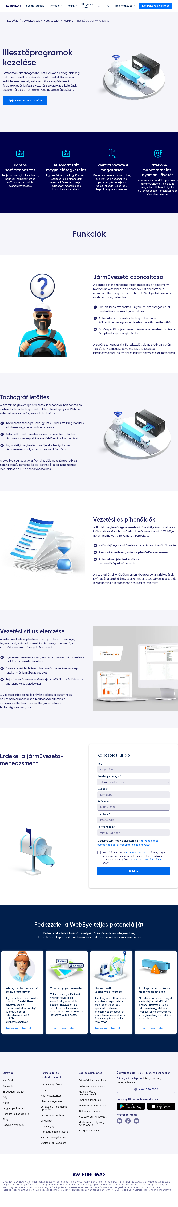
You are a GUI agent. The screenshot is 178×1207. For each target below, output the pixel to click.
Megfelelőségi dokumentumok (87, 1093)
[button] (36, 6)
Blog (5, 1119)
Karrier (6, 1102)
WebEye (68, 20)
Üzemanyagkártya (51, 1084)
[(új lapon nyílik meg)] (131, 1106)
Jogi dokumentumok (90, 1100)
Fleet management (52, 1101)
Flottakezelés (52, 20)
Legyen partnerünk (14, 1108)
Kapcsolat (8, 1086)
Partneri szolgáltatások (54, 1137)
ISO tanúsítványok (89, 1111)
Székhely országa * (109, 776)
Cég (5, 1097)
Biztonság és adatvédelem (94, 1086)
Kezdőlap (12, 20)
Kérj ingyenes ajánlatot (155, 5)
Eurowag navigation (52, 1115)
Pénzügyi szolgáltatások (55, 1131)
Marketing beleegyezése (93, 1105)
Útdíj (43, 1090)
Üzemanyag (48, 1126)
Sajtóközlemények (13, 1125)
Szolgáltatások (31, 20)
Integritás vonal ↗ (89, 1130)
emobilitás (47, 1120)
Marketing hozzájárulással (146, 859)
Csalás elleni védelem (53, 1143)
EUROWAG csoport (137, 852)
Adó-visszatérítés (51, 1095)
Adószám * (103, 801)
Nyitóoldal (9, 1080)
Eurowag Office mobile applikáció (54, 1108)
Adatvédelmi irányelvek (92, 1080)
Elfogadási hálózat (13, 1091)
